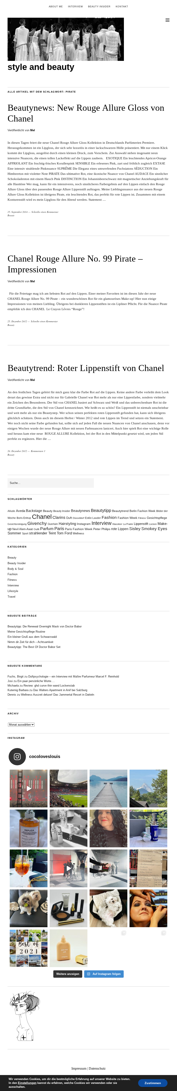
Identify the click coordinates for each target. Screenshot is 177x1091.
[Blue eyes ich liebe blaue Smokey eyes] (148, 908)
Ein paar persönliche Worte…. (36, 681)
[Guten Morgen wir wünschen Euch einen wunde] (28, 908)
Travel (11, 596)
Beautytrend (120, 511)
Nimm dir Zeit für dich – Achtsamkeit (30, 642)
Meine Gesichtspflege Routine (26, 631)
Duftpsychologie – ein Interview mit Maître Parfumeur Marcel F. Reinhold (73, 676)
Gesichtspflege (157, 517)
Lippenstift (141, 524)
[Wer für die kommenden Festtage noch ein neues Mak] (68, 948)
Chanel (42, 516)
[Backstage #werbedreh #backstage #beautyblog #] (68, 868)
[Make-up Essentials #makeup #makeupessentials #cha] (68, 828)
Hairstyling (67, 524)
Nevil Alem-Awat (22, 529)
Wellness (78, 533)
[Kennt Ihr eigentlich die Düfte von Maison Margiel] (28, 828)
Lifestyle (13, 591)
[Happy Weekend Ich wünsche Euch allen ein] (108, 908)
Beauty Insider (99, 6)
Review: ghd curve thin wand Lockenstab (49, 685)
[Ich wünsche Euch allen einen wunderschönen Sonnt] (28, 868)
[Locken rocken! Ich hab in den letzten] (108, 828)
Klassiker (117, 524)
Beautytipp (101, 510)
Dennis (12, 694)
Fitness (142, 518)
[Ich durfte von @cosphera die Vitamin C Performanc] (108, 948)
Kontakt (122, 6)
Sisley (135, 528)
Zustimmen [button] (153, 1083)
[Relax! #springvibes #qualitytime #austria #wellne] (108, 788)
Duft (69, 517)
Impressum (78, 1068)
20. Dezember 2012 (17, 451)
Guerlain (53, 524)
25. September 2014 (18, 211)
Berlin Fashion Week (142, 511)
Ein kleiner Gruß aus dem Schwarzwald (32, 636)
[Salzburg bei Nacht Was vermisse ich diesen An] (148, 948)
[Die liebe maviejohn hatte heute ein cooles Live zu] (68, 908)
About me (56, 6)
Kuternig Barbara (18, 690)
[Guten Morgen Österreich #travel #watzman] (148, 788)
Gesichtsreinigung (17, 524)
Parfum (47, 528)
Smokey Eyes (154, 528)
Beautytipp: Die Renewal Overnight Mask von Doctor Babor (45, 626)
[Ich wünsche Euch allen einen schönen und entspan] (68, 788)
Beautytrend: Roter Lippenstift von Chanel (86, 368)
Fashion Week (127, 517)
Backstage (34, 511)
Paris (59, 528)
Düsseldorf (78, 518)
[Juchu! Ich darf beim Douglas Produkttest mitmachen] (148, 828)
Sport (25, 533)
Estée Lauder (93, 517)
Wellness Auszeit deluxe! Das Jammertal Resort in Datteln (57, 694)
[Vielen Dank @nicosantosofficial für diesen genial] (28, 788)
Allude (11, 511)
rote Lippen (119, 529)
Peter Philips (101, 529)
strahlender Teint (42, 533)
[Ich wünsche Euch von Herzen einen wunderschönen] (28, 948)
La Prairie (128, 524)
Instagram (84, 524)
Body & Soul (15, 568)
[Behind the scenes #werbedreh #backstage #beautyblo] (108, 868)
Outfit (36, 529)
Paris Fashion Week (78, 529)
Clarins (58, 517)
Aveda (20, 511)
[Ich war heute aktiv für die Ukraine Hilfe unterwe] (148, 868)
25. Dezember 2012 (17, 321)
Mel (32, 130)
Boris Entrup (24, 517)
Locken (153, 524)
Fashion (109, 517)
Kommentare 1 (38, 451)
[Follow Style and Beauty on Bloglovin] (25, 1040)
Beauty (11, 215)
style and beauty (41, 67)
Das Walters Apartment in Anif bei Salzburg (60, 690)
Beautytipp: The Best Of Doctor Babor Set (34, 647)
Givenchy (37, 523)
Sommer (14, 533)
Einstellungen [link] (27, 1083)
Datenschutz (97, 1068)
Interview (75, 6)
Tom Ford (64, 533)
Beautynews (80, 511)
